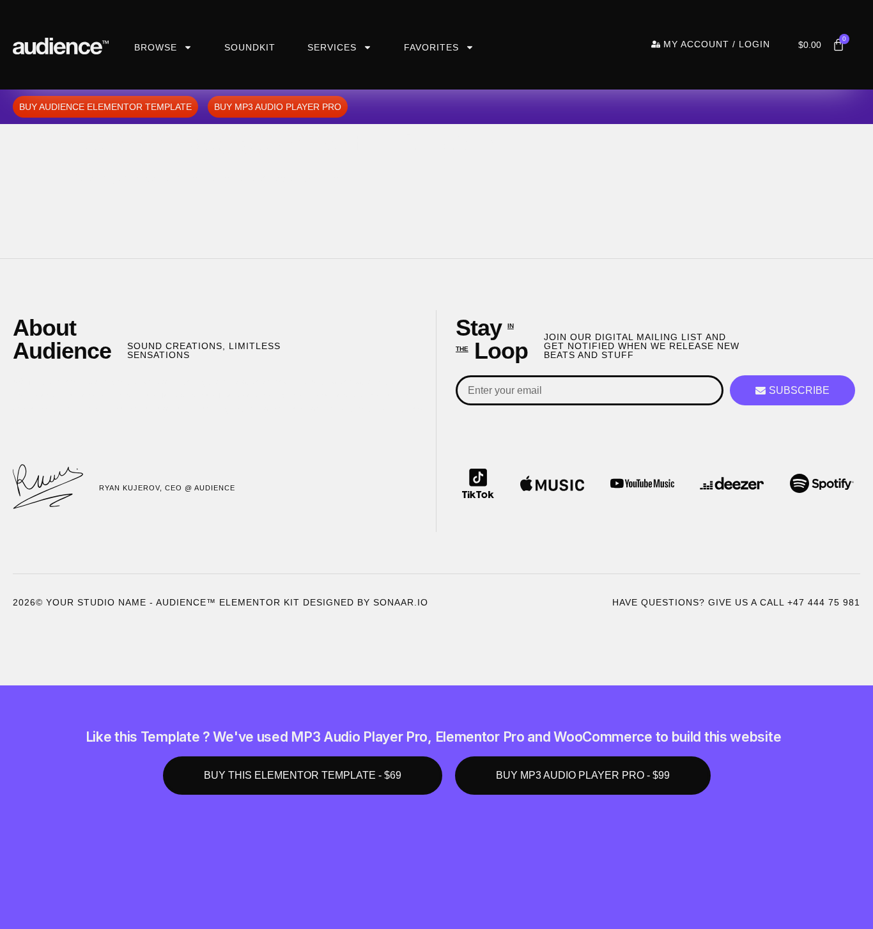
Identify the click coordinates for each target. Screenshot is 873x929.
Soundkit (249, 47)
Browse (155, 47)
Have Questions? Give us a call (699, 602)
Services (332, 47)
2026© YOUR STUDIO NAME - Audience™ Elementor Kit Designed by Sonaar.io (220, 602)
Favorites (431, 47)
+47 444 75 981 (823, 602)
